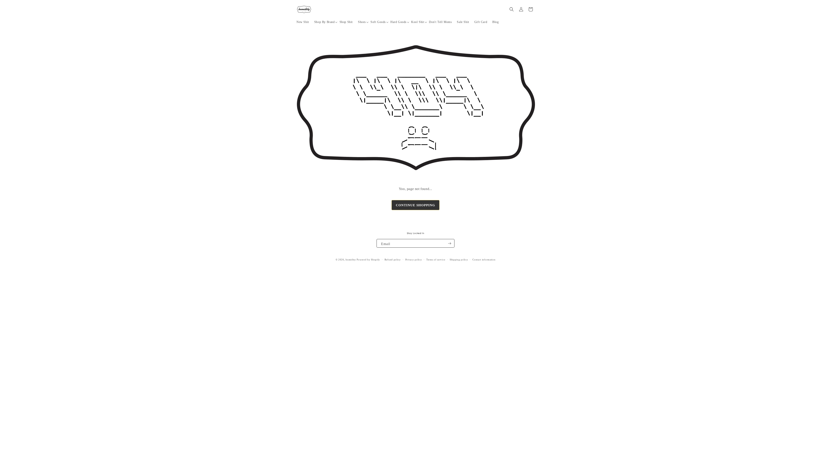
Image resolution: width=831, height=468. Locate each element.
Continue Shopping (415, 205)
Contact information (483, 259)
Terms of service (435, 259)
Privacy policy (413, 259)
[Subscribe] (449, 243)
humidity (351, 259)
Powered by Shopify (368, 259)
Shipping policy (459, 259)
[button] (324, 22)
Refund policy (393, 259)
